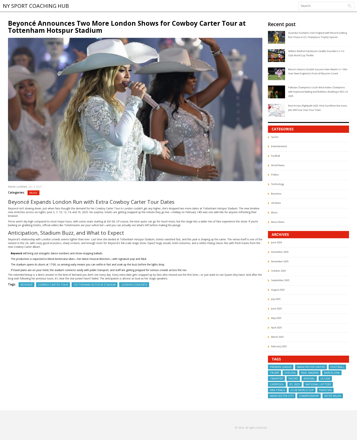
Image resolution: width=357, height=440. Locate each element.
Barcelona (332, 372)
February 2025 (279, 346)
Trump (274, 372)
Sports (275, 137)
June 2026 (276, 242)
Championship (309, 396)
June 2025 (276, 308)
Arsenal (309, 378)
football (337, 367)
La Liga (325, 378)
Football (275, 155)
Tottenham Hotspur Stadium (94, 284)
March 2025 (277, 336)
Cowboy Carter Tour (53, 284)
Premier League (281, 367)
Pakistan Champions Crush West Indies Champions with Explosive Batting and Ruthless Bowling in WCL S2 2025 (318, 91)
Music (33, 192)
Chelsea (290, 372)
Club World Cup (302, 390)
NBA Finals (277, 390)
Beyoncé (26, 284)
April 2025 (276, 327)
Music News (277, 222)
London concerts (134, 284)
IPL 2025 (294, 384)
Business (276, 193)
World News (278, 165)
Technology (277, 184)
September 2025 (280, 280)
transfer (276, 378)
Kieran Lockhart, (18, 186)
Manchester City (282, 396)
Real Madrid (310, 372)
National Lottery (318, 384)
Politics (275, 174)
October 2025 (278, 270)
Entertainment (279, 146)
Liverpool (277, 384)
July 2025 (276, 299)
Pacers (293, 378)
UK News (276, 203)
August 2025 (278, 289)
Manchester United (311, 367)
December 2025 (280, 252)
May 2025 (276, 318)
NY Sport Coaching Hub (36, 6)
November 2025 (280, 261)
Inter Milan (332, 396)
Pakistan (325, 390)
